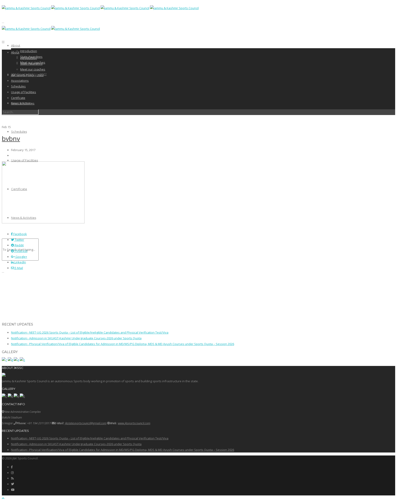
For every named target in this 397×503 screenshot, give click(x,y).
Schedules (19, 131)
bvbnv (11, 138)
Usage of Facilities (24, 160)
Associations (20, 81)
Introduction (28, 51)
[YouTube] (12, 490)
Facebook (20, 234)
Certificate (18, 98)
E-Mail (18, 268)
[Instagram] (12, 473)
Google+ (21, 257)
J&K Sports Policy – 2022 (27, 75)
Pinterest (20, 251)
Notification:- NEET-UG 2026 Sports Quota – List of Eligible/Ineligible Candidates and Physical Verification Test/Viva (89, 332)
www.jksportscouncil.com (134, 423)
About (15, 45)
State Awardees (31, 64)
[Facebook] (12, 467)
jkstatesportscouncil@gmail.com (85, 423)
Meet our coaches (32, 69)
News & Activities (22, 103)
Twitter (19, 240)
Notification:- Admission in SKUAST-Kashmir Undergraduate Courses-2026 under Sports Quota (76, 338)
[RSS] (12, 478)
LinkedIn (20, 262)
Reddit (19, 245)
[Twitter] (12, 484)
